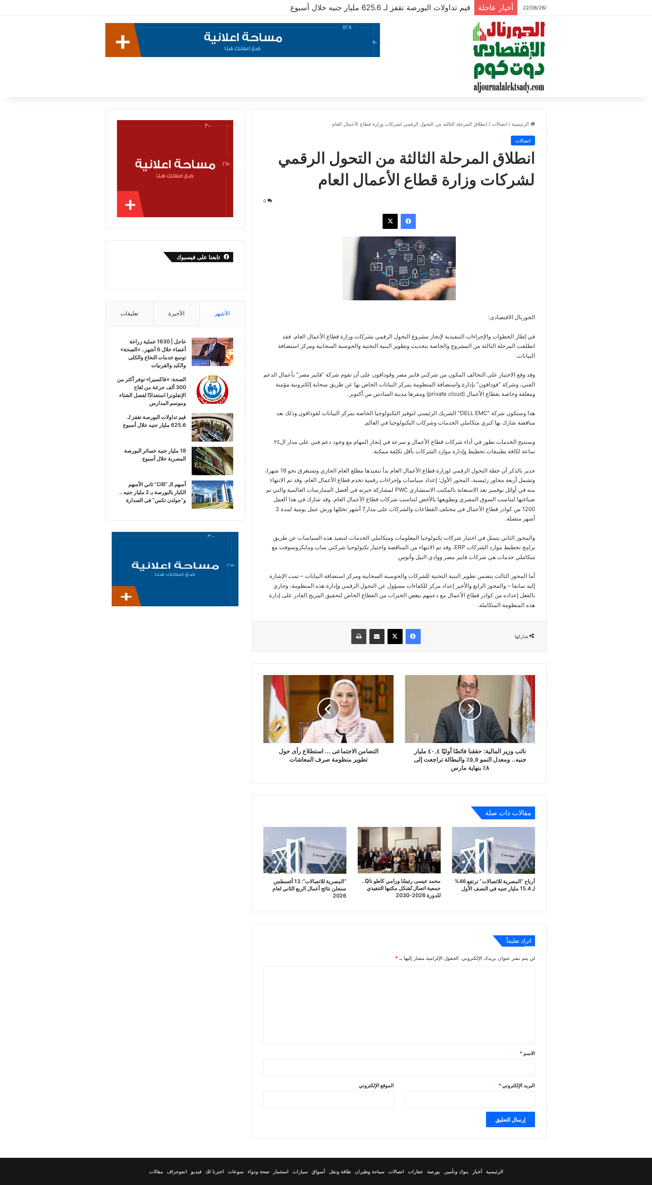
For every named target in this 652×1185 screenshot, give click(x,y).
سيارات (300, 1171)
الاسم (527, 1053)
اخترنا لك (214, 1171)
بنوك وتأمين (456, 1171)
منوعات (236, 1171)
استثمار (281, 1171)
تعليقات (129, 313)
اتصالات (499, 124)
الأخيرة (176, 313)
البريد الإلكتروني (516, 1085)
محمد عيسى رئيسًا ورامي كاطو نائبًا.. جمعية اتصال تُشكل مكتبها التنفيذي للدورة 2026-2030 (401, 888)
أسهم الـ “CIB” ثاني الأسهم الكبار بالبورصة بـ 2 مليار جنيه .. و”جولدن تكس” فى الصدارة (152, 492)
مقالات (156, 1171)
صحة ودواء (258, 1171)
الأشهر (222, 313)
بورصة (433, 1171)
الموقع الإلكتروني (376, 1085)
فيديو (196, 1171)
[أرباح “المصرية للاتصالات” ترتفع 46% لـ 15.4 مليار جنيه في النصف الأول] (493, 850)
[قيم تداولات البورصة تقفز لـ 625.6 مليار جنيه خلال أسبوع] (212, 427)
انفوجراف (177, 1171)
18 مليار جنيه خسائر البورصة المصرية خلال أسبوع (392, 7)
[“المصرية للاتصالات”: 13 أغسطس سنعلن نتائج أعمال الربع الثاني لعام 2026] (304, 850)
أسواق (318, 1171)
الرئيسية (521, 124)
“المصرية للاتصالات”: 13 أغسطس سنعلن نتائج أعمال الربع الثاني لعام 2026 (309, 888)
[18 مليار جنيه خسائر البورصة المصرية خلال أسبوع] (212, 461)
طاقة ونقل (340, 1171)
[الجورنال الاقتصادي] (509, 57)
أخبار (477, 1171)
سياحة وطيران (369, 1171)
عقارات (415, 1171)
